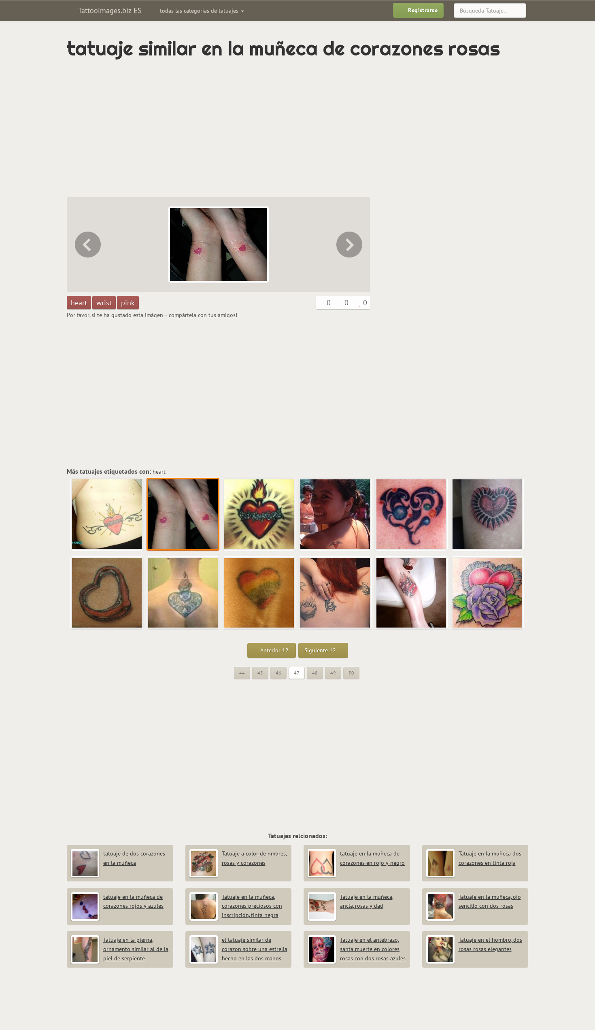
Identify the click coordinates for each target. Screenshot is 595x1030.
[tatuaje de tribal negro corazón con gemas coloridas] (411, 514)
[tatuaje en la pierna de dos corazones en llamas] (411, 593)
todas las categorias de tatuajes (200, 10)
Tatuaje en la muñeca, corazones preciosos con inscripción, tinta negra (252, 906)
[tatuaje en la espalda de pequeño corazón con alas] (335, 514)
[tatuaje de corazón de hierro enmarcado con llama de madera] (183, 593)
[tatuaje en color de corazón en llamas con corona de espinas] (350, 244)
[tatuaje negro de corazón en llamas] (335, 593)
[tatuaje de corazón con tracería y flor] (488, 593)
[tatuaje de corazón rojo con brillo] (488, 514)
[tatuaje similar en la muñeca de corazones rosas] (183, 514)
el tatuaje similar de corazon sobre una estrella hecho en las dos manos (254, 949)
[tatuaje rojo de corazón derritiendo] (107, 593)
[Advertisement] (263, 128)
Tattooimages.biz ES (109, 10)
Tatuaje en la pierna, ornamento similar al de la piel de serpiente (135, 949)
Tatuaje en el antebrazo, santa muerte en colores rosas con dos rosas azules (373, 949)
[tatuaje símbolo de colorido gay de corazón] (259, 593)
